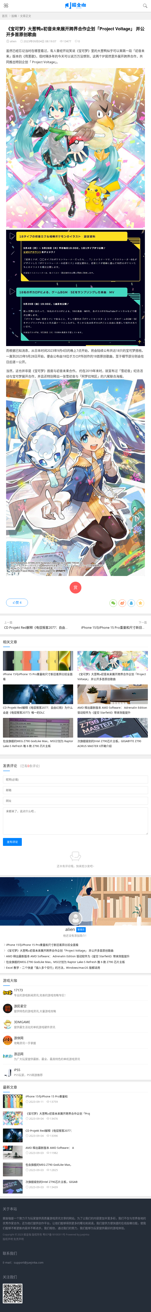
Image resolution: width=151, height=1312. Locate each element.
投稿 (14, 16)
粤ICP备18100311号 (54, 1234)
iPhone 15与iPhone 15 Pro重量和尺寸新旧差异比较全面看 (42, 945)
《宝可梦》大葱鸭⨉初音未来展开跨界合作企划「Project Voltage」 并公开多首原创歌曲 (59, 950)
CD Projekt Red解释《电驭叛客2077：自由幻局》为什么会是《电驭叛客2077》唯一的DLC (68, 627)
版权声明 (8, 1239)
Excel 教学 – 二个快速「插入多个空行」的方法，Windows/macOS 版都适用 (53, 967)
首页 (4, 16)
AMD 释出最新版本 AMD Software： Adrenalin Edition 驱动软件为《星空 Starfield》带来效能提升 (68, 956)
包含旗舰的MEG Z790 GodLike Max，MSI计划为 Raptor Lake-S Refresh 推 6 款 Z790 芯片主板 (65, 962)
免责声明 (19, 1239)
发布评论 (12, 842)
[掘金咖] (75, 8)
